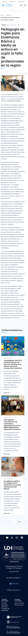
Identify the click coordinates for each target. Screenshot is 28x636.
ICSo (4, 397)
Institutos (4, 1)
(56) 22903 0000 (14, 571)
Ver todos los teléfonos (13, 578)
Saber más (7, 392)
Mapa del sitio (14, 583)
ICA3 (4, 338)
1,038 (19, 521)
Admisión (3, 25)
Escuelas (12, 1)
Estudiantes (22, 1)
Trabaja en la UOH (13, 590)
